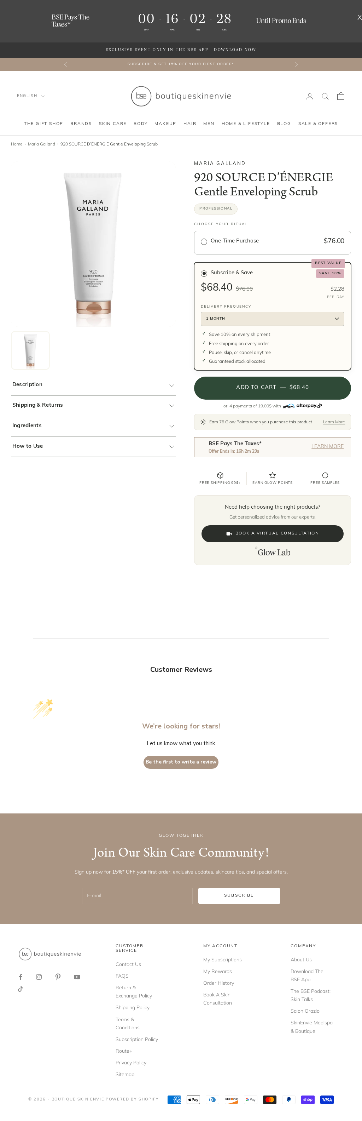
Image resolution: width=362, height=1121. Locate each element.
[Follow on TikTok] (20, 989)
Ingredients (27, 426)
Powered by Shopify (132, 1100)
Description (27, 385)
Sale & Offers (318, 124)
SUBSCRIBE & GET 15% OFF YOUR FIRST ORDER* (181, 64)
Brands (81, 124)
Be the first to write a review (181, 762)
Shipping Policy (133, 1007)
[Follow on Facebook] (20, 976)
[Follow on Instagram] (38, 976)
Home (17, 144)
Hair (189, 124)
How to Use (27, 446)
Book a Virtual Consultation (277, 533)
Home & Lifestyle (246, 124)
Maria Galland (41, 144)
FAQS (122, 976)
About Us (301, 959)
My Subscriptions (222, 959)
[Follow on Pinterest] (58, 977)
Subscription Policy (137, 1039)
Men (208, 124)
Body (140, 124)
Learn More (334, 421)
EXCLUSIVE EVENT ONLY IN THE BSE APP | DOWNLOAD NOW (181, 50)
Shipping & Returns (37, 405)
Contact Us (128, 964)
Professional (215, 209)
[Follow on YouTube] (77, 976)
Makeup (165, 124)
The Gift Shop (43, 124)
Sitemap (125, 1074)
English (27, 96)
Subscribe (239, 895)
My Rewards (217, 971)
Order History (218, 983)
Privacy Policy (131, 1062)
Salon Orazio (305, 1011)
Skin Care (113, 124)
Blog (284, 124)
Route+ (124, 1051)
